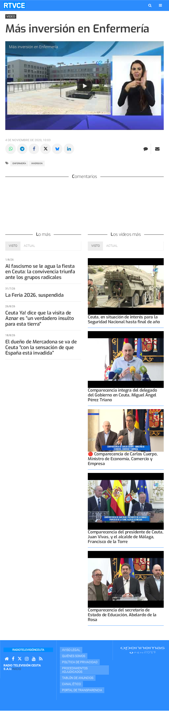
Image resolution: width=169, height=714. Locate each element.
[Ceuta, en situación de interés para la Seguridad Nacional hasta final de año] (126, 286)
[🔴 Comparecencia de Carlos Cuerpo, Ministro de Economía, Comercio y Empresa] (126, 430)
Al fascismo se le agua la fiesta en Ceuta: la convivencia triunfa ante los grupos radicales (40, 272)
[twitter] (20, 658)
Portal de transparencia (82, 690)
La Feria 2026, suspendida (34, 295)
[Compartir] (10, 149)
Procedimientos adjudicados (75, 669)
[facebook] (13, 658)
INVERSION (36, 163)
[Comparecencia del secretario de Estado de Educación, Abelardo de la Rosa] (126, 579)
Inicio (16, 669)
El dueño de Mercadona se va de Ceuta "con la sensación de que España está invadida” (41, 347)
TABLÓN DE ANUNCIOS (77, 678)
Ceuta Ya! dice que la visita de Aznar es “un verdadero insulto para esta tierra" (39, 318)
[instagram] (27, 658)
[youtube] (34, 658)
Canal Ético (71, 684)
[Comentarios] (145, 149)
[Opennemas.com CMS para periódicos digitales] (143, 650)
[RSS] (40, 658)
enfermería (19, 163)
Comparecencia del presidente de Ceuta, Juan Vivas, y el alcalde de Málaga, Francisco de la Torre (125, 536)
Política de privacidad (79, 662)
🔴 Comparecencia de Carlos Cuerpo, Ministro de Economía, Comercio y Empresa (123, 458)
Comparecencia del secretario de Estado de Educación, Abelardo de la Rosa (122, 614)
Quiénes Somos (73, 656)
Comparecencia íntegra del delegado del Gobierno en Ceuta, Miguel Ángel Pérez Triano (122, 395)
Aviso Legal (71, 650)
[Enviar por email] (157, 149)
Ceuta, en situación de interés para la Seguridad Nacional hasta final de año (124, 319)
